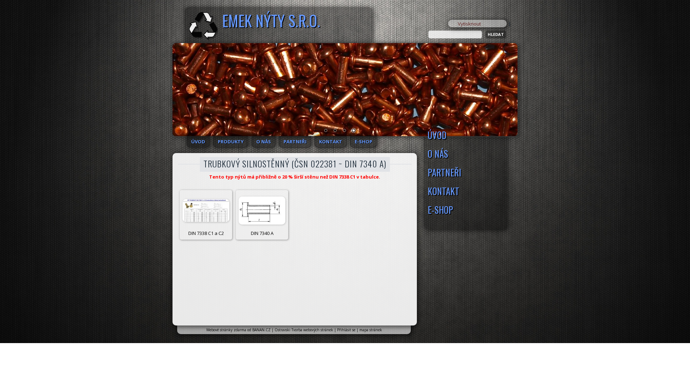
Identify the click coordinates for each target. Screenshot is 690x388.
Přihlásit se (346, 329)
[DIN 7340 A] (262, 210)
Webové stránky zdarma (226, 329)
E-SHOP (363, 141)
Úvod (198, 141)
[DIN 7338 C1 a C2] (206, 210)
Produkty (231, 141)
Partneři (295, 141)
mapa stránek (370, 329)
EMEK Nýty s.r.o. (271, 20)
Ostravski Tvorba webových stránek (304, 329)
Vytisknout (469, 23)
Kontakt (330, 141)
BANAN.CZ (261, 329)
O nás (263, 141)
